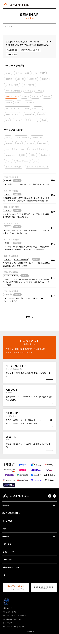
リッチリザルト (19, 120)
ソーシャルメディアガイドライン (14, 615)
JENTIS (8, 149)
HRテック (35, 96)
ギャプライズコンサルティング (38, 166)
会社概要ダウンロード (11, 567)
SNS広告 (29, 102)
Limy (36, 161)
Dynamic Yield (37, 137)
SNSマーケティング (12, 114)
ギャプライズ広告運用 (13, 166)
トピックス (6, 544)
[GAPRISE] (16, 496)
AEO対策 (20, 79)
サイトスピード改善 (22, 73)
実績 (4, 528)
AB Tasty (9, 143)
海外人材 (9, 102)
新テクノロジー (11, 96)
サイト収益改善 (29, 85)
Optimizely (30, 143)
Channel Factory (22, 161)
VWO (19, 143)
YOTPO (43, 149)
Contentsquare (21, 137)
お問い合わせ (7, 608)
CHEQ (23, 155)
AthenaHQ (43, 143)
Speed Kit (32, 149)
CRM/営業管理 (40, 73)
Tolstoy (8, 161)
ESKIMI (33, 155)
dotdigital (44, 155)
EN (3, 575)
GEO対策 (9, 79)
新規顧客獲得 (29, 114)
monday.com (11, 155)
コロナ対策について (10, 559)
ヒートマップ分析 (12, 85)
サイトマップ (7, 623)
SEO (7, 120)
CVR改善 (28, 90)
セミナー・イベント (10, 552)
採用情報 (5, 536)
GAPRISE (16, 4)
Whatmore (20, 149)
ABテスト (37, 108)
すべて (8, 73)
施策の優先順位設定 (13, 90)
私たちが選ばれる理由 (11, 513)
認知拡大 (42, 114)
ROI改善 (39, 90)
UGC (18, 102)
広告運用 (45, 79)
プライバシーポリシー (10, 612)
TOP (4, 26)
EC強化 (24, 96)
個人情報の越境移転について (12, 619)
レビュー (33, 120)
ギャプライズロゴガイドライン (13, 627)
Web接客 (47, 96)
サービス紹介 (7, 521)
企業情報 (5, 505)
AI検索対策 (33, 79)
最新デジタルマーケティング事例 (17, 108)
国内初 (44, 120)
